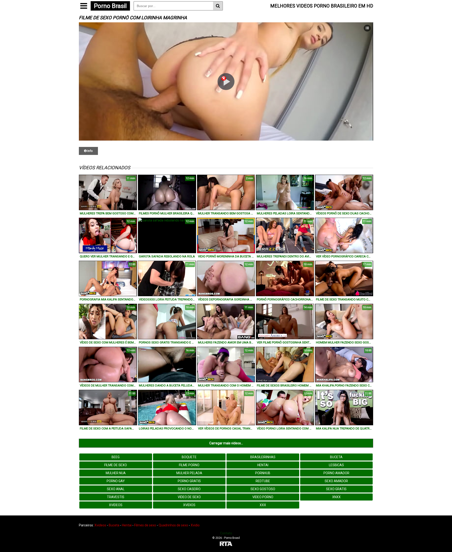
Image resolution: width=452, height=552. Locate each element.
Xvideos (115, 505)
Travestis (115, 497)
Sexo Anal (116, 489)
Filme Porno (189, 465)
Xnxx (336, 497)
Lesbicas (336, 465)
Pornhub (262, 473)
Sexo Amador (336, 481)
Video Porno (262, 497)
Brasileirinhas (262, 457)
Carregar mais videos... (226, 443)
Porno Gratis (189, 481)
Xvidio (195, 525)
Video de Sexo (189, 497)
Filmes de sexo (145, 525)
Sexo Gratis (336, 489)
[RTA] (226, 544)
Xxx (263, 505)
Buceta (336, 457)
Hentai (262, 465)
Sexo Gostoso (262, 489)
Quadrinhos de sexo (173, 525)
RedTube (263, 481)
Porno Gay (116, 481)
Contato (226, 533)
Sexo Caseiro (189, 489)
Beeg (116, 457)
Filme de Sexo (115, 465)
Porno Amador (336, 473)
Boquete (189, 457)
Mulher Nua (116, 473)
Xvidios (189, 505)
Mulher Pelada (189, 473)
